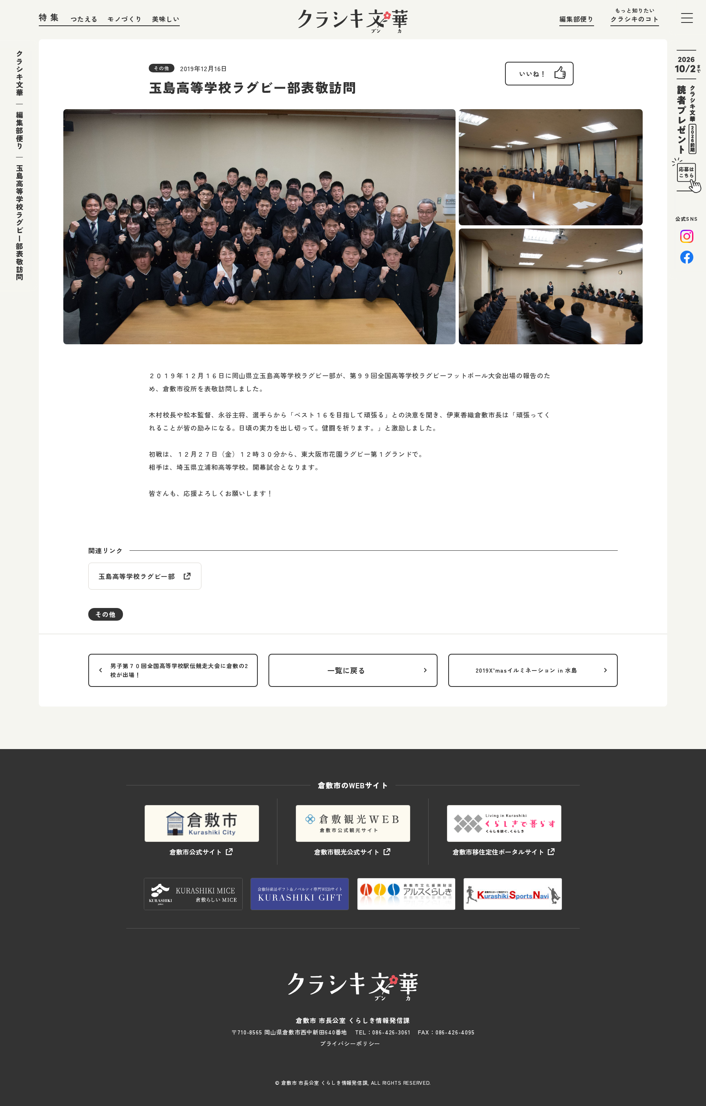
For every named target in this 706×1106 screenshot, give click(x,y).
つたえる (84, 19)
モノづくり (124, 19)
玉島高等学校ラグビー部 (136, 576)
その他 (105, 614)
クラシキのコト (634, 19)
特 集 (49, 17)
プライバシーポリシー (350, 1043)
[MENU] (687, 18)
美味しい (166, 19)
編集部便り (576, 19)
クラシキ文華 (19, 73)
